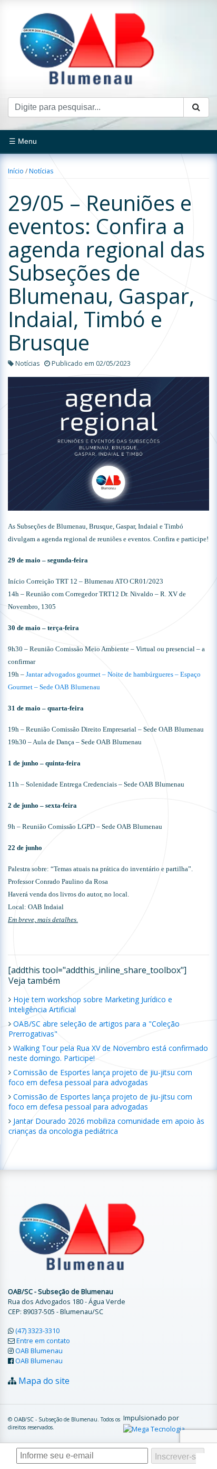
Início (16, 171)
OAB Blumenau (39, 1350)
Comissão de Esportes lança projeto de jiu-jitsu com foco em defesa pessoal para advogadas (100, 1077)
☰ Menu (23, 141)
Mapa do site (44, 1381)
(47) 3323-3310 (37, 1330)
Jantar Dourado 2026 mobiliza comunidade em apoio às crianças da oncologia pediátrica (106, 1126)
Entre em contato (43, 1340)
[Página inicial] (87, 47)
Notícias (41, 171)
